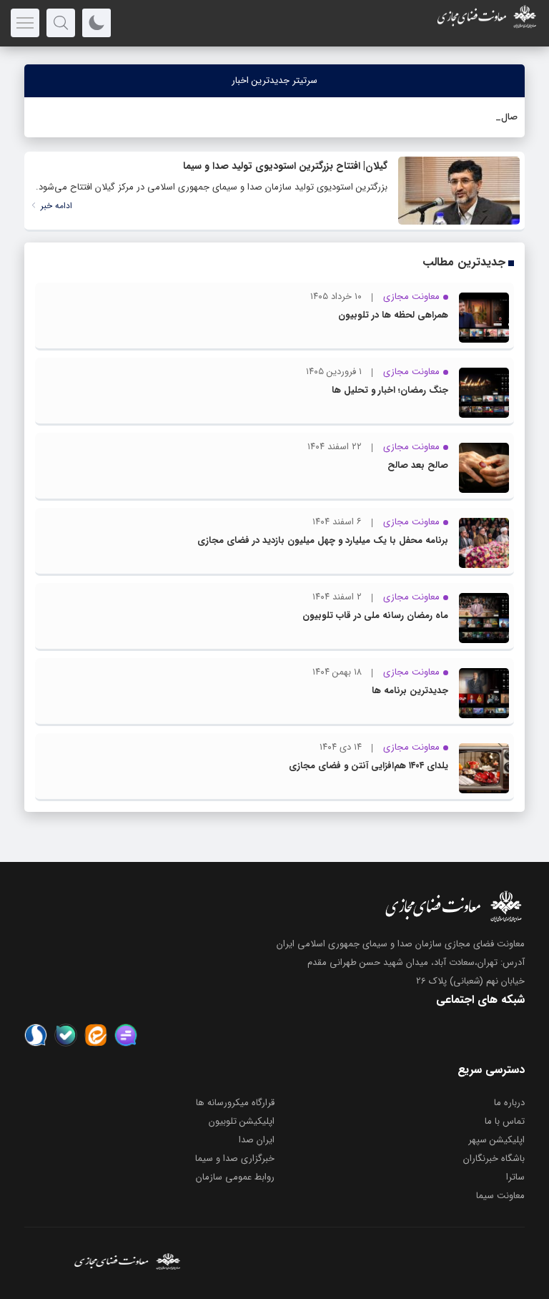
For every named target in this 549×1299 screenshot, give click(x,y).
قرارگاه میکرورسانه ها (235, 1102)
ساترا (515, 1177)
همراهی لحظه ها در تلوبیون (393, 315)
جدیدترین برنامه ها (410, 690)
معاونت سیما (500, 1195)
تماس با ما (505, 1121)
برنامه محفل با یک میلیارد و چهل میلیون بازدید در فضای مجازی (322, 540)
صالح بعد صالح (417, 465)
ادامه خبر (55, 205)
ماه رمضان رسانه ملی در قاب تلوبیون (375, 615)
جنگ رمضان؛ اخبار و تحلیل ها (390, 390)
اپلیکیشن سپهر (496, 1139)
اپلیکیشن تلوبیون (241, 1121)
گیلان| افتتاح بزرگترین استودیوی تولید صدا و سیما (285, 166)
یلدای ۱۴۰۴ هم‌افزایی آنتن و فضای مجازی (368, 765)
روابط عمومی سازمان (235, 1177)
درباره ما (509, 1102)
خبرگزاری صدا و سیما (234, 1158)
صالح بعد (499, 116)
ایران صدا (256, 1139)
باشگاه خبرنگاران (494, 1158)
